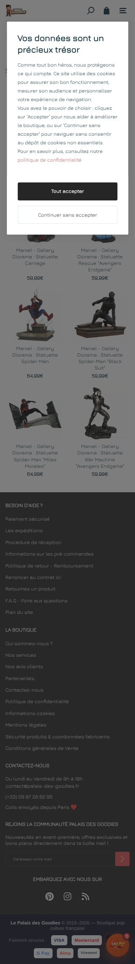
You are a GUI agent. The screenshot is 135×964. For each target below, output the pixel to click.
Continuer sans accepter (67, 215)
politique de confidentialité (49, 160)
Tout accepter (67, 191)
